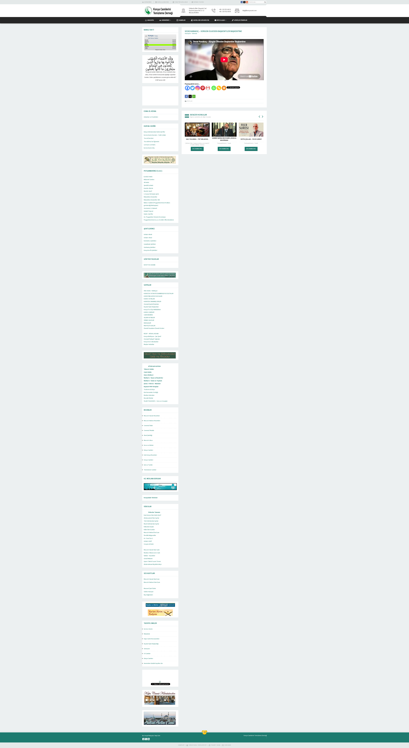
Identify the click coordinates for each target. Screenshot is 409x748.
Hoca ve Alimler (149, 445)
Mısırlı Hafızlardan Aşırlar (151, 524)
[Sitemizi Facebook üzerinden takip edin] (242, 2)
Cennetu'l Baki (148, 426)
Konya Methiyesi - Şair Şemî (152, 336)
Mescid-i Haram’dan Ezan (151, 579)
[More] (224, 88)
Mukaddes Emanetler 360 (152, 200)
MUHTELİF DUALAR (149, 326)
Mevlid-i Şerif (148, 191)
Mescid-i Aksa (148, 440)
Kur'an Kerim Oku (149, 148)
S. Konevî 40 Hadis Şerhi (151, 194)
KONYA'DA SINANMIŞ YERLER (152, 301)
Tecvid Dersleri (148, 138)
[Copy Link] (219, 88)
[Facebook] (187, 88)
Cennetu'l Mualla (149, 430)
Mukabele (147, 634)
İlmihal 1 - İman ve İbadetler (153, 378)
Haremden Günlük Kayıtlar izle (153, 663)
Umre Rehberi (148, 375)
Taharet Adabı (149, 369)
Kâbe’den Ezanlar (149, 530)
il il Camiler (147, 654)
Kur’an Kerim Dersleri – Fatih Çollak (155, 135)
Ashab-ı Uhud (148, 238)
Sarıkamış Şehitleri (149, 247)
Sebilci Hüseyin (148, 592)
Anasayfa (188, 33)
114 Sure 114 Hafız (149, 145)
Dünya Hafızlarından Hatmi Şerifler (154, 132)
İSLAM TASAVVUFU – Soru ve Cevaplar (156, 401)
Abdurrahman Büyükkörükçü (152, 564)
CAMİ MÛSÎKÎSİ (148, 315)
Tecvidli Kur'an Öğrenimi (151, 142)
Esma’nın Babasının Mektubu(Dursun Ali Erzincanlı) (251, 140)
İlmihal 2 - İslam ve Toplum (153, 381)
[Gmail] (207, 88)
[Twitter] (192, 88)
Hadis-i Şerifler (148, 214)
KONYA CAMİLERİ (149, 312)
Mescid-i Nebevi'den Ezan (152, 582)
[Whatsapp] (213, 88)
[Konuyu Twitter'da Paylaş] (190, 96)
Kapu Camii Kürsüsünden (151, 639)
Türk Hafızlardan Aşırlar (151, 521)
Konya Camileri (148, 460)
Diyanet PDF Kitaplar (151, 387)
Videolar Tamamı (154, 512)
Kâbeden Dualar (149, 527)
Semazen (147, 649)
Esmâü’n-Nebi (148, 177)
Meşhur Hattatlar (149, 344)
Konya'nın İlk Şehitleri (150, 250)
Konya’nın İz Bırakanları (151, 342)
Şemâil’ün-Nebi (148, 185)
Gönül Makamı (148, 559)
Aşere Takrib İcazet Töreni (152, 561)
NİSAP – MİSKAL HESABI (151, 334)
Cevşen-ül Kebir (149, 544)
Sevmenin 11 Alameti (150, 208)
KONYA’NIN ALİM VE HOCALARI (153, 296)
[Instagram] (197, 88)
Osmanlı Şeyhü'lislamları (151, 304)
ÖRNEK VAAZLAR (149, 320)
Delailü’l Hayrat (148, 211)
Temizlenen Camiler (150, 470)
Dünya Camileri (148, 450)
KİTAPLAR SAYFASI (154, 366)
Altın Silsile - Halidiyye (150, 291)
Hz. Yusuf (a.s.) (148, 538)
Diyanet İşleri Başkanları (151, 307)
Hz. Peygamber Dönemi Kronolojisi (155, 217)
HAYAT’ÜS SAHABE (149, 265)
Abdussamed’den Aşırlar (151, 518)
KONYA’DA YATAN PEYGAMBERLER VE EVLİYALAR (158, 293)
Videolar (194, 33)
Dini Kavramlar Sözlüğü (151, 392)
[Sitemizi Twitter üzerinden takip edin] (244, 2)
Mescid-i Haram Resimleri (152, 416)
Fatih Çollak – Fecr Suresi (224, 139)
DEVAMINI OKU (197, 149)
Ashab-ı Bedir (148, 234)
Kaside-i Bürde (148, 188)
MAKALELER (147, 323)
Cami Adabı (148, 372)
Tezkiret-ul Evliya (149, 389)
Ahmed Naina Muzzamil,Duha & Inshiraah (197, 139)
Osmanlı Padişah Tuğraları (152, 339)
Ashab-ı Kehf (148, 541)
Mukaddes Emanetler (150, 197)
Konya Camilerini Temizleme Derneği (255, 735)
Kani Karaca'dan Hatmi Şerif (152, 515)
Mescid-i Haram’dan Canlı (151, 550)
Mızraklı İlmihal (148, 398)
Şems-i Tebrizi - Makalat (152, 384)
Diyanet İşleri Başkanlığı (151, 644)
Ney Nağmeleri (148, 595)
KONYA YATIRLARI (149, 299)
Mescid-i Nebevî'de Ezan (151, 532)
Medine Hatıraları (149, 395)
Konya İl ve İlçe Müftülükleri (152, 310)
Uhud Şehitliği (148, 435)
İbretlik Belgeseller (150, 535)
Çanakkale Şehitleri (150, 244)
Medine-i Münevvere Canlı (152, 553)
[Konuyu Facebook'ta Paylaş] (186, 96)
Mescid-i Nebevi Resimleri (152, 421)
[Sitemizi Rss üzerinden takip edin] (247, 2)
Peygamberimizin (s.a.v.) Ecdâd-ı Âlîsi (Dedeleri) (159, 220)
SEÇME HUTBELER (149, 318)
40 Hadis (146, 182)
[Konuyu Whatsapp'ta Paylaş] (193, 96)
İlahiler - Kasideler (149, 556)
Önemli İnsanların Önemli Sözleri (154, 328)
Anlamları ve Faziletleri (151, 117)
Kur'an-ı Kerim (148, 629)
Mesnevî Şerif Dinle (150, 588)
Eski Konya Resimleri (150, 455)
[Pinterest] (202, 88)
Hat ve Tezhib (148, 465)
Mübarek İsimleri (149, 180)
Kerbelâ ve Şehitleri (150, 241)
